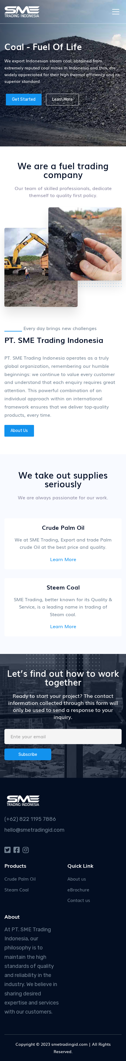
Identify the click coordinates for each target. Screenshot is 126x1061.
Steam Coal (16, 889)
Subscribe (27, 754)
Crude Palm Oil (20, 878)
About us (76, 878)
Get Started (23, 99)
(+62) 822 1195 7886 (30, 819)
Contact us (78, 900)
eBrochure (78, 889)
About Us (19, 430)
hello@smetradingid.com (34, 830)
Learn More (62, 99)
